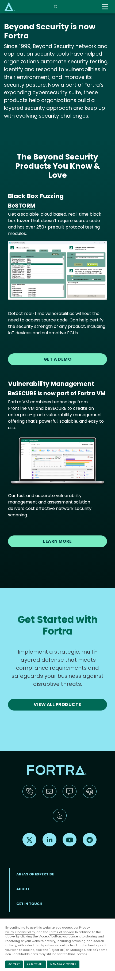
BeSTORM (21, 205)
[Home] (9, 6)
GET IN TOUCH (29, 903)
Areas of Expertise (35, 874)
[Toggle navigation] (105, 7)
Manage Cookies (63, 964)
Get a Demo (58, 359)
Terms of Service (61, 932)
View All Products (57, 704)
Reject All (35, 964)
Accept (14, 964)
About (22, 889)
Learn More (57, 541)
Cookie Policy (25, 932)
